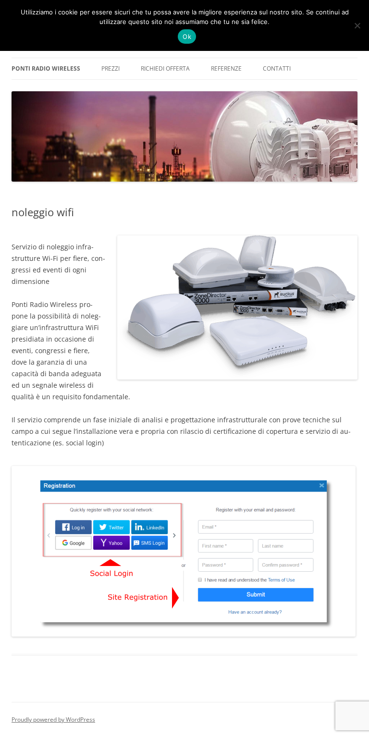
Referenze (226, 68)
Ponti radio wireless (46, 68)
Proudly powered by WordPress (53, 719)
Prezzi (110, 68)
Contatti (277, 68)
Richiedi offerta (165, 68)
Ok (187, 36)
